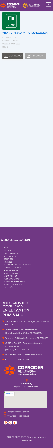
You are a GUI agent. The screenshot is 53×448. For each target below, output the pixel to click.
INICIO (6, 248)
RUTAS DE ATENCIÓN (13, 284)
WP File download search (15, 282)
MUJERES (8, 262)
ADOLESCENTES (11, 270)
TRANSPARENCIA (11, 253)
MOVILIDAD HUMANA (13, 267)
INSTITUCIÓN (9, 250)
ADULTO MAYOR (11, 273)
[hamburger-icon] (48, 4)
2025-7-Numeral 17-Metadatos (24, 33)
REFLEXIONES (10, 256)
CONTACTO (9, 259)
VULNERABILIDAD (12, 279)
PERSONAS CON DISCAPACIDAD (18, 265)
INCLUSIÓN (8, 287)
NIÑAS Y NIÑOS (10, 276)
